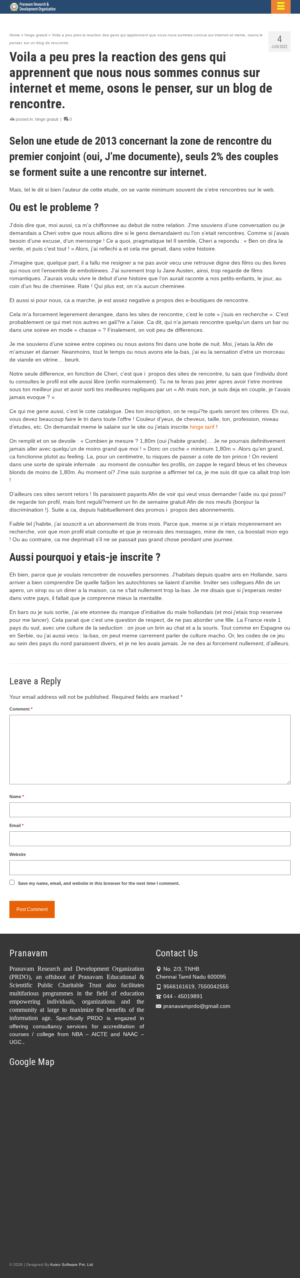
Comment (20, 709)
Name (16, 796)
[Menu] (281, 7)
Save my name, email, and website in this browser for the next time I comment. (99, 883)
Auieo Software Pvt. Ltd (71, 1264)
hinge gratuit (46, 119)
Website (17, 854)
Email (16, 825)
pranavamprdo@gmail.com (196, 1006)
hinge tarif (202, 427)
